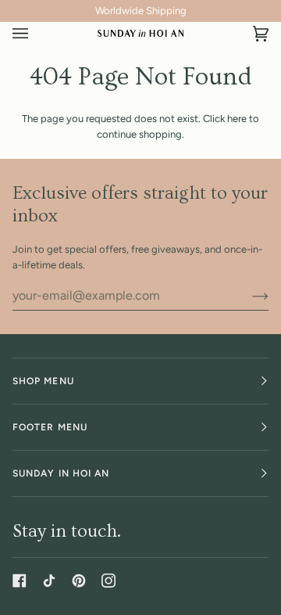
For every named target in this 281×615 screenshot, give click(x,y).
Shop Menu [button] (43, 381)
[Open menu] (35, 33)
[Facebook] (19, 581)
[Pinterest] (79, 581)
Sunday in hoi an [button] (60, 473)
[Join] (248, 295)
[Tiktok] (49, 581)
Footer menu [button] (49, 427)
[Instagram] (108, 581)
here (237, 118)
